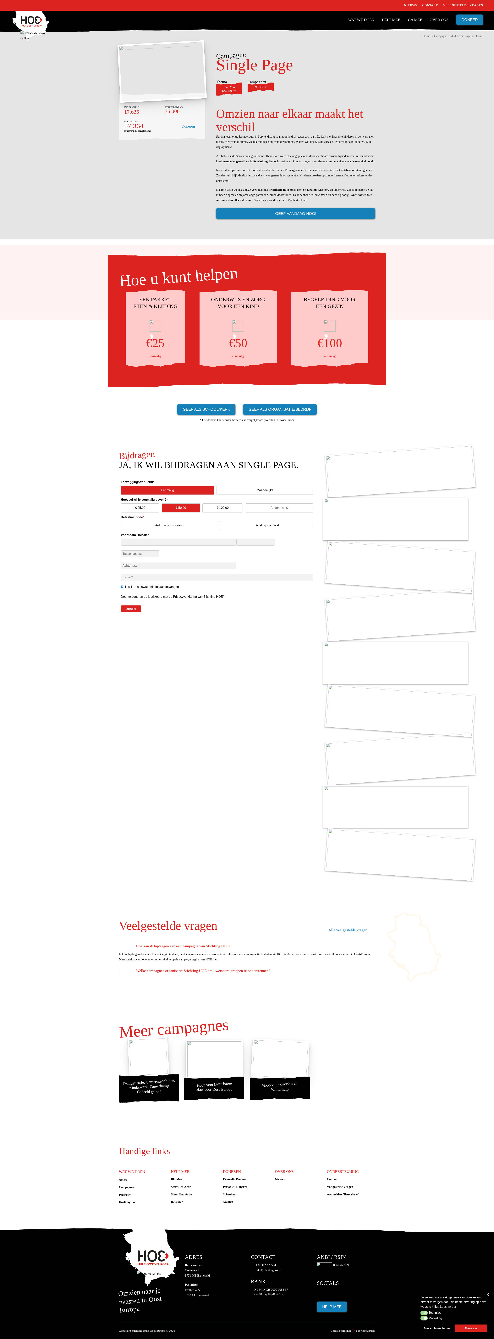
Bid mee (176, 1179)
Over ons (439, 20)
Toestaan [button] (471, 1328)
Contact (430, 5)
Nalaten (228, 1202)
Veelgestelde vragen (463, 5)
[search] (397, 5)
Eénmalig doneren (235, 1179)
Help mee (391, 20)
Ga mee (415, 20)
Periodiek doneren (235, 1186)
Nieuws (410, 5)
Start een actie (181, 1186)
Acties (123, 1179)
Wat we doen (361, 20)
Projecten (125, 1194)
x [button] (487, 1294)
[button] (424, 1313)
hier (215, 959)
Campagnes (126, 1187)
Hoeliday (124, 1202)
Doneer (470, 20)
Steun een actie (181, 1194)
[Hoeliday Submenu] (133, 1202)
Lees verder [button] (448, 1306)
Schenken (229, 1194)
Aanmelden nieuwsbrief (343, 1194)
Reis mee (177, 1202)
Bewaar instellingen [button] (437, 1328)
